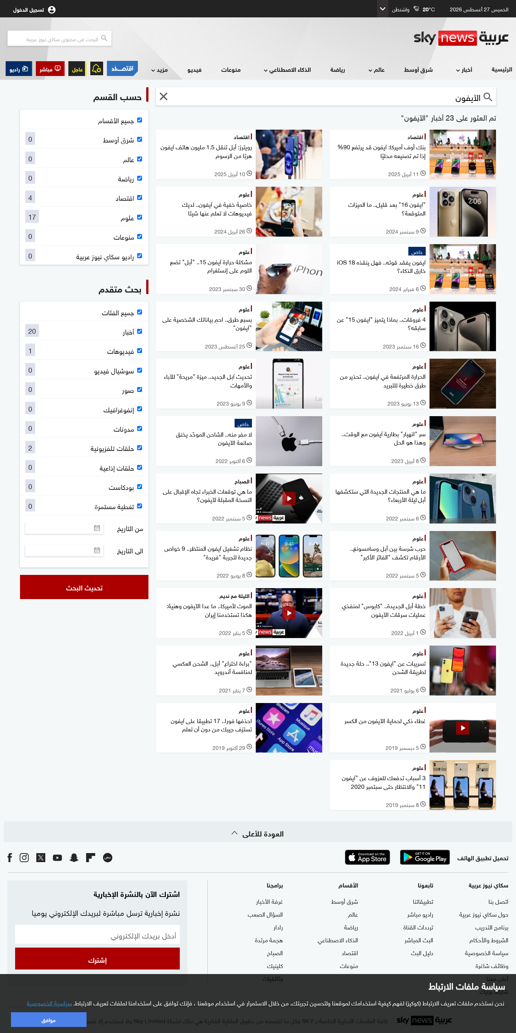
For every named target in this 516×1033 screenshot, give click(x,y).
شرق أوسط (418, 69)
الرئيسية (502, 68)
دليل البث (422, 952)
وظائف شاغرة (492, 965)
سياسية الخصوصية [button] (49, 1002)
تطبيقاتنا (423, 900)
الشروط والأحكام (489, 939)
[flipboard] (90, 857)
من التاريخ (130, 528)
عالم (379, 69)
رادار (278, 926)
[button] (50, 68)
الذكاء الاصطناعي (290, 69)
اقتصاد (349, 952)
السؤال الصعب (265, 913)
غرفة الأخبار (269, 900)
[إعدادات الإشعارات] (96, 68)
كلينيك (275, 965)
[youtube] (57, 857)
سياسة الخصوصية (486, 952)
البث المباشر (419, 939)
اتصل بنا (498, 900)
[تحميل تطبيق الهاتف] (396, 857)
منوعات (231, 69)
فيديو (194, 69)
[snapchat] (74, 857)
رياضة (338, 69)
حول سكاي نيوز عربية (483, 913)
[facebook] (10, 857)
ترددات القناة (418, 926)
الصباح (275, 952)
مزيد (162, 69)
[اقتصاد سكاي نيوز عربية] (122, 68)
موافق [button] (49, 1019)
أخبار (467, 69)
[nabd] (108, 857)
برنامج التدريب (491, 926)
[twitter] (40, 857)
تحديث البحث (84, 587)
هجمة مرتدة (269, 939)
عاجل (77, 68)
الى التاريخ (130, 550)
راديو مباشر (420, 913)
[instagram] (24, 857)
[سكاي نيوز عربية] (461, 38)
